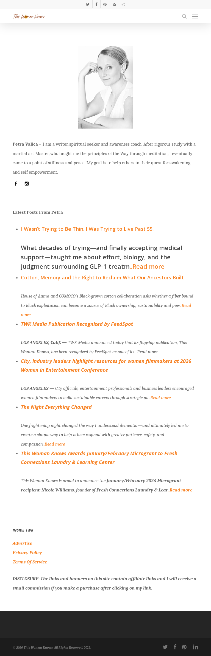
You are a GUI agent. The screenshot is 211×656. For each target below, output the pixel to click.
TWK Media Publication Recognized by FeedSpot (77, 324)
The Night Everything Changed (56, 407)
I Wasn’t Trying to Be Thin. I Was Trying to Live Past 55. (87, 229)
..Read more (147, 266)
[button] (195, 16)
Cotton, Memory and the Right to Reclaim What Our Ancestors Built (102, 277)
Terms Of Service (30, 562)
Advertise (22, 543)
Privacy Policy (27, 552)
